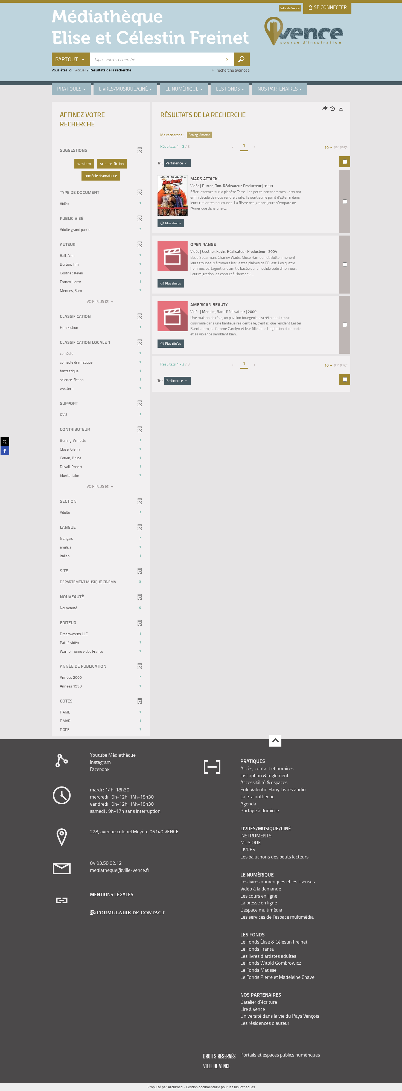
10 (326, 147)
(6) (98, 486)
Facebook (100, 769)
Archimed (175, 1086)
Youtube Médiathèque (113, 754)
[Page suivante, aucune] (255, 147)
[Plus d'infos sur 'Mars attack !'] (173, 195)
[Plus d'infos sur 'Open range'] (173, 256)
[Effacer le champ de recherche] (227, 59)
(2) (98, 301)
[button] (84, 164)
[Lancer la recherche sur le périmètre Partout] (242, 59)
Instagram (100, 762)
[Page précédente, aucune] (233, 147)
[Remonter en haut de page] (275, 741)
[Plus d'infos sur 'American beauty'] (173, 316)
